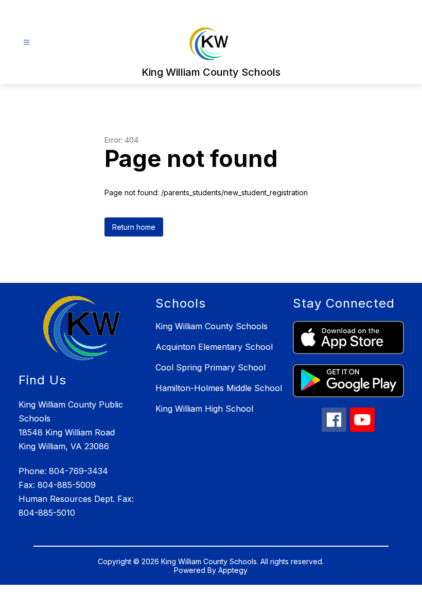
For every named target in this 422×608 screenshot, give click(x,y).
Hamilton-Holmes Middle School (218, 388)
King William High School (204, 408)
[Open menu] (26, 42)
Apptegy (233, 570)
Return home (133, 227)
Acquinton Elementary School (214, 347)
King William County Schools (211, 326)
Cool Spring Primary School (210, 367)
